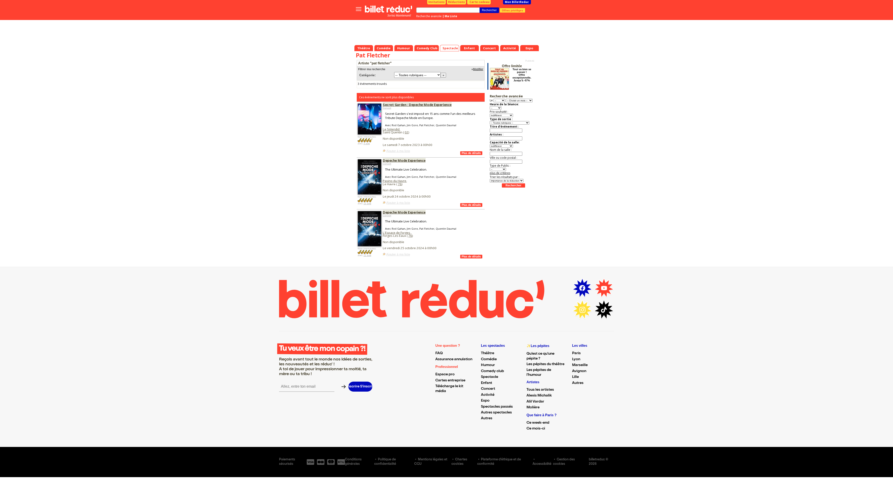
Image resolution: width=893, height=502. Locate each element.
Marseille (580, 365)
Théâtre (487, 353)
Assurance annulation (453, 359)
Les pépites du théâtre (545, 364)
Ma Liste (451, 16)
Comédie (489, 359)
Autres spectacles (496, 413)
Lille (575, 377)
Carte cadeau (480, 2)
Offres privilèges (512, 10)
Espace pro (445, 374)
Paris (576, 353)
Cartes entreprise (450, 381)
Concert (387, 108)
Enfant (486, 383)
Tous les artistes (540, 390)
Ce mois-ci (535, 429)
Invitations (436, 2)
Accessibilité (542, 464)
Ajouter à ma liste (398, 151)
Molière (533, 408)
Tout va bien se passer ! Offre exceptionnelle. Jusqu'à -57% (522, 75)
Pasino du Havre (394, 181)
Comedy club (492, 371)
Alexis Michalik (539, 396)
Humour (488, 365)
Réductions (456, 2)
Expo (485, 401)
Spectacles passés (497, 407)
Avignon (579, 371)
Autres (486, 418)
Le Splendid (391, 129)
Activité (487, 395)
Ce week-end (537, 423)
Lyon (576, 359)
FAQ (439, 353)
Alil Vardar (535, 402)
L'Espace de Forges (397, 233)
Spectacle (489, 377)
